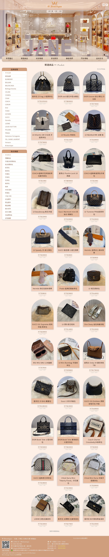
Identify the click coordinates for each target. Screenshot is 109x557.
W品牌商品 (8, 215)
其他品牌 (8, 76)
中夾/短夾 (8, 190)
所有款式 (8, 155)
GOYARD (8, 114)
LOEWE (7, 123)
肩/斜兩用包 (9, 164)
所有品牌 (8, 73)
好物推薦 (8, 218)
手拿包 (7, 177)
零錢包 (7, 193)
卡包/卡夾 (8, 196)
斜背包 (7, 168)
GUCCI (7, 117)
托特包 (7, 180)
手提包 (7, 174)
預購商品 (8, 158)
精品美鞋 (8, 205)
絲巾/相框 (8, 212)
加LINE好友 (5, 550)
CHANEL (8, 95)
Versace (8, 142)
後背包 (7, 183)
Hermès (8, 120)
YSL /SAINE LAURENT (12, 139)
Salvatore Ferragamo (12, 136)
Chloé (7, 98)
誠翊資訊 (18, 555)
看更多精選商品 (55, 531)
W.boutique (9, 146)
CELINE (7, 92)
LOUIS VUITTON (10, 127)
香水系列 (8, 209)
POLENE (8, 130)
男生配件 (8, 202)
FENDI (7, 111)
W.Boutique (32, 553)
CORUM (7, 104)
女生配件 (8, 199)
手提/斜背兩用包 (10, 161)
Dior (6, 108)
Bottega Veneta (10, 89)
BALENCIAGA (9, 86)
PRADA (7, 133)
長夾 (6, 187)
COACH (7, 101)
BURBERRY (9, 79)
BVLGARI (8, 82)
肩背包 (7, 171)
